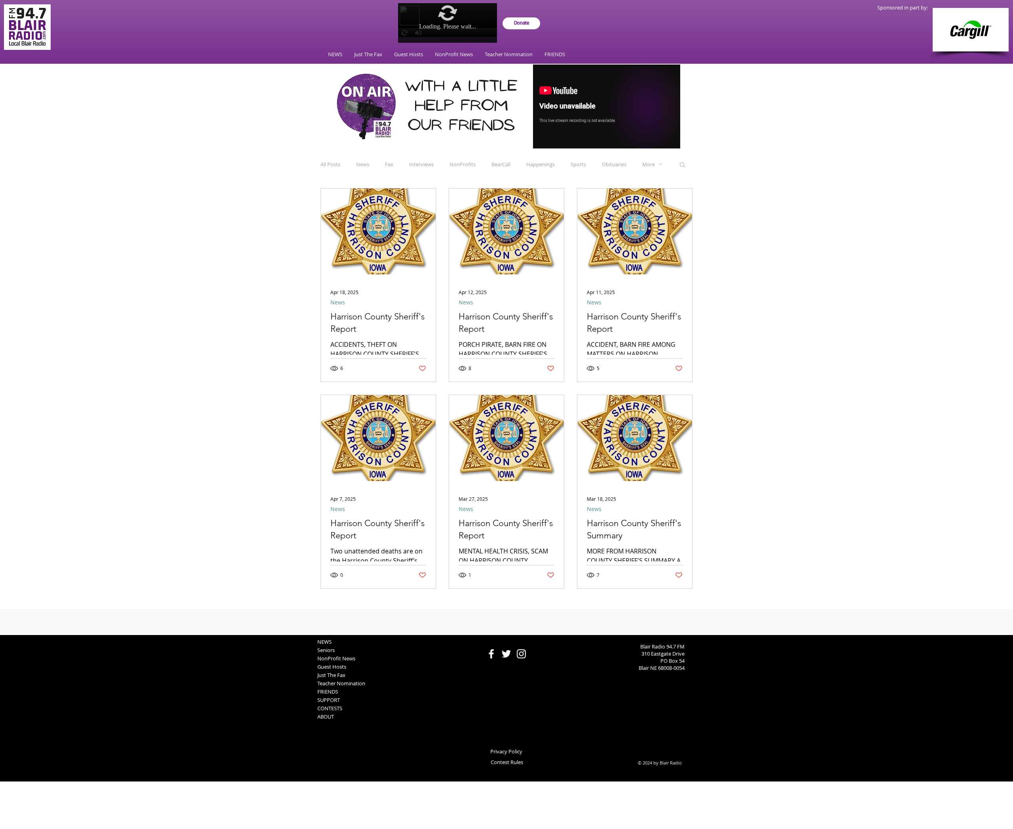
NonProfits (463, 164)
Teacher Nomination (341, 683)
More (648, 164)
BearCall (500, 164)
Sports (578, 164)
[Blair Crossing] (971, 29)
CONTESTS (329, 708)
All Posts (330, 164)
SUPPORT (328, 700)
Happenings (540, 164)
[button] (682, 165)
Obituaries (614, 164)
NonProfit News (336, 658)
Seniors (326, 650)
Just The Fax (331, 675)
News (362, 164)
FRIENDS (327, 691)
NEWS (324, 641)
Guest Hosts (331, 666)
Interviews (421, 164)
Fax (389, 164)
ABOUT (325, 716)
